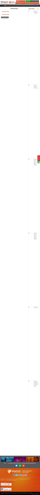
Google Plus (19, 475)
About (8, 5)
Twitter (16, 475)
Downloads (35, 5)
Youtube (23, 475)
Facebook (14, 475)
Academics (17, 5)
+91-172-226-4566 (6, 480)
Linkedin (21, 475)
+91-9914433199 (22, 1)
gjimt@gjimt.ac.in (14, 480)
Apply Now (28, 1)
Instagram (26, 475)
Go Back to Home (5, 17)
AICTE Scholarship (35, 1)
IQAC (31, 5)
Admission (12, 5)
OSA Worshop (5, 14)
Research (27, 5)
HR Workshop (5, 11)
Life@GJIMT (22, 5)
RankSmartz (37, 493)
